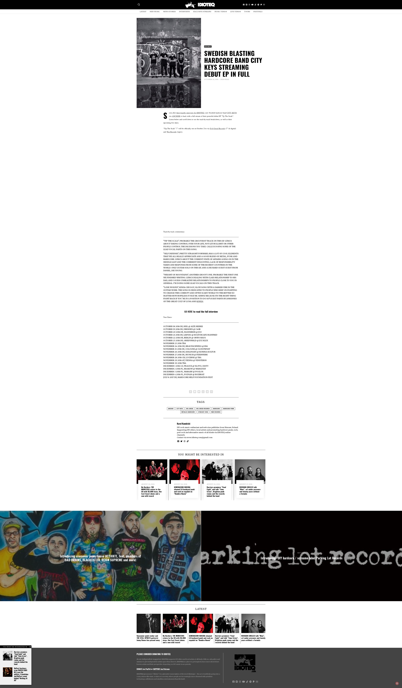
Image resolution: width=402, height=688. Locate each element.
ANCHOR (176, 116)
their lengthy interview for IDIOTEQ (190, 112)
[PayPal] (261, 4)
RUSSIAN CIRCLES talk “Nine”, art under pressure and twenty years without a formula (249, 490)
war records (216, 412)
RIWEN (200, 301)
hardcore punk (228, 408)
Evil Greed (189, 408)
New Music (155, 11)
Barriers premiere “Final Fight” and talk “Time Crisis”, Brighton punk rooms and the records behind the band (21, 658)
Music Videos (221, 11)
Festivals (257, 11)
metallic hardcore (188, 412)
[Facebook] (243, 4)
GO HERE (188, 311)
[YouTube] (252, 4)
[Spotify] (258, 4)
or (152, 669)
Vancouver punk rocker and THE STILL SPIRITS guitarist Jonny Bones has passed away (148, 637)
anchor (170, 408)
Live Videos (235, 11)
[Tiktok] (255, 4)
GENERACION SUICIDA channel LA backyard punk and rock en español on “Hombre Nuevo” (184, 490)
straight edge (203, 412)
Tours (247, 11)
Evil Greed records (203, 408)
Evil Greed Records (217, 128)
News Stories (169, 11)
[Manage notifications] (397, 683)
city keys (180, 408)
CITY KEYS (232, 112)
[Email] (264, 4)
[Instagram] (249, 4)
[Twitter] (246, 4)
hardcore (216, 408)
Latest (143, 11)
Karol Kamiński (183, 423)
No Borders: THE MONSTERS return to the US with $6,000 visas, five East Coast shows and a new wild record (151, 491)
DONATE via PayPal (144, 669)
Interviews (184, 11)
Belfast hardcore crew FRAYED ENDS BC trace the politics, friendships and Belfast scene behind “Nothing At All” (21, 674)
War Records (172, 132)
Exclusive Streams (202, 11)
